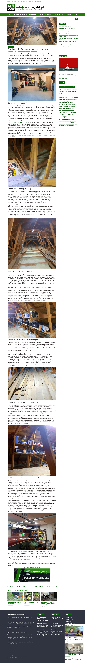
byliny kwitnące (72, 91)
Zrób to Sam (60, 14)
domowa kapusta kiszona (64, 95)
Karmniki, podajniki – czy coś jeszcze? (46, 586)
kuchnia (65, 106)
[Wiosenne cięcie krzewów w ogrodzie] (15, 593)
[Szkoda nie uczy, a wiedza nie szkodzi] (68, 59)
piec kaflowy (63, 119)
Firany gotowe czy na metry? (65, 26)
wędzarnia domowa (63, 125)
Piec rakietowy (54, 634)
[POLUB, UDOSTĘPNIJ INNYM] (32, 569)
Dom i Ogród (16, 14)
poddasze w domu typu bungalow (24, 51)
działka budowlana (69, 99)
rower (72, 121)
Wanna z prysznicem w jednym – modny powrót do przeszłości (48, 603)
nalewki (71, 110)
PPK (15, 51)
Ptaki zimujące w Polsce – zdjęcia (17, 586)
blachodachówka (62, 89)
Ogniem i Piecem (32, 14)
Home (9, 14)
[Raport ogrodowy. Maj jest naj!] (32, 593)
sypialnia (72, 122)
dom (60, 94)
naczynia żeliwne (64, 110)
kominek (69, 104)
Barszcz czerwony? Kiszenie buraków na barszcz (57, 626)
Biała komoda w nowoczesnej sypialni (73, 655)
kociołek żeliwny (69, 102)
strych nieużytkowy (34, 51)
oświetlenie (70, 116)
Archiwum (68, 617)
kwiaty (73, 106)
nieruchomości (73, 112)
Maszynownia (23, 14)
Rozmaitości (48, 14)
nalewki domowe (64, 112)
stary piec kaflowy (66, 122)
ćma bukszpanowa (71, 125)
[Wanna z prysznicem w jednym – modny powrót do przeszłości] (49, 593)
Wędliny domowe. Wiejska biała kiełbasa (67, 52)
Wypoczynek (41, 14)
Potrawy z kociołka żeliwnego (65, 121)
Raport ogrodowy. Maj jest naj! (31, 602)
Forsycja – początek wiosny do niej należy (56, 631)
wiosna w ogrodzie (73, 124)
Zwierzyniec (68, 14)
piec (74, 117)
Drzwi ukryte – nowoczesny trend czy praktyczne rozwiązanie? (43, 622)
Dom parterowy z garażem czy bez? (17, 122)
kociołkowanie (63, 104)
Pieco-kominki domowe (72, 119)
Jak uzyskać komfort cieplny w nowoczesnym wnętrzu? (26, 1)
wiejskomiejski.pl (14, 657)
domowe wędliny (70, 97)
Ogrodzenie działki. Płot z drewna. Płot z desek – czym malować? (57, 619)
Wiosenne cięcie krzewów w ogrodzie (15, 602)
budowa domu (63, 91)
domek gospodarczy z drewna (68, 93)
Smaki (54, 14)
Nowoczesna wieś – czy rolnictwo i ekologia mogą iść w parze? (42, 631)
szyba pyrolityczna (66, 124)
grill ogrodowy (65, 101)
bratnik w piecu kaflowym (71, 89)
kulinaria (70, 106)
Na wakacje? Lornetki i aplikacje (66, 44)
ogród (65, 116)
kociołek (63, 102)
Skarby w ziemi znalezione (64, 46)
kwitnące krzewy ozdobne (65, 108)
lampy (73, 108)
